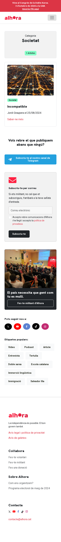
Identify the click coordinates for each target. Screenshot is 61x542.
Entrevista (14, 355)
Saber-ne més (15, 119)
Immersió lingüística (19, 373)
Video (11, 347)
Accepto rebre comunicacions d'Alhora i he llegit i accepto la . (32, 220)
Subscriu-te (19, 234)
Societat (12, 100)
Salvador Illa (37, 381)
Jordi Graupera (16, 112)
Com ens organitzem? (20, 483)
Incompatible (17, 106)
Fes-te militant (16, 462)
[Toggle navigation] (52, 18)
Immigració (14, 381)
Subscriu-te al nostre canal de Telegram (33, 159)
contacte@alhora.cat (19, 519)
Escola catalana (40, 364)
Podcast (29, 347)
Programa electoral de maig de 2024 (29, 488)
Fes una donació (17, 467)
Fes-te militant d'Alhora (30, 303)
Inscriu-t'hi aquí (30, 9)
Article (47, 347)
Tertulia (33, 355)
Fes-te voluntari (17, 457)
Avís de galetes (17, 437)
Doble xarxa (14, 364)
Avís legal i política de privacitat (26, 432)
